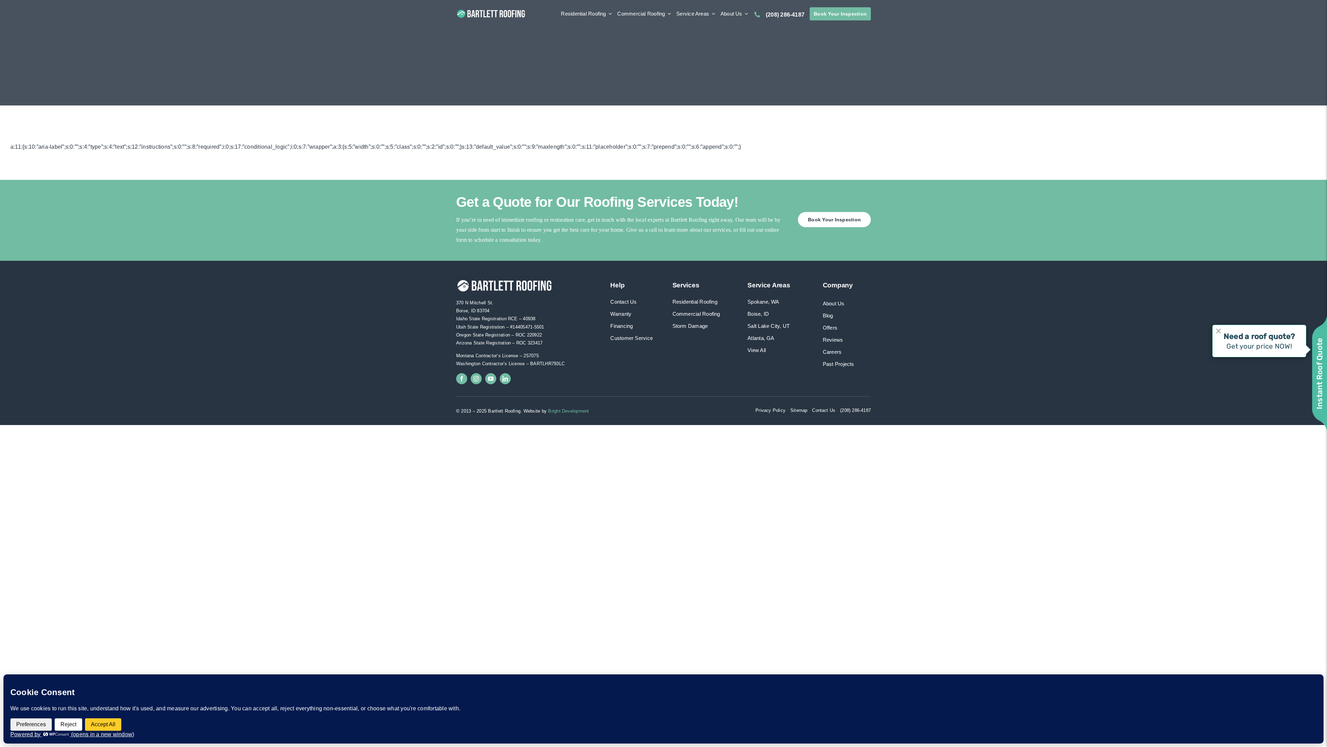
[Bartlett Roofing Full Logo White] (504, 281)
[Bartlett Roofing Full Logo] (491, 11)
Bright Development (568, 411)
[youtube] (490, 378)
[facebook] (461, 378)
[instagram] (476, 378)
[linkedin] (505, 378)
